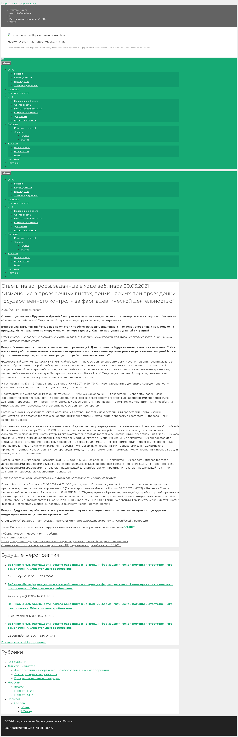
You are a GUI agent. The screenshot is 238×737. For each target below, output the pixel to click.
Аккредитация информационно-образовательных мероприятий (61, 670)
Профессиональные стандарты (37, 678)
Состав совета (22, 104)
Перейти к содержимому (18, 3)
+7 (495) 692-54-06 (18, 10)
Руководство (21, 81)
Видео (17, 155)
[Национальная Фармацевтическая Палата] (38, 35)
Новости (13, 143)
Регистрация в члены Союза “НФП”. (27, 19)
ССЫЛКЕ (129, 527)
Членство (13, 89)
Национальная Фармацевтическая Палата (37, 41)
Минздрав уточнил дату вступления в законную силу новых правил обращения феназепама (64, 541)
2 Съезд (25, 139)
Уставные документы (26, 85)
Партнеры (14, 163)
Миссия (18, 73)
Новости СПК (21, 151)
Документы (20, 116)
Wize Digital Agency (40, 727)
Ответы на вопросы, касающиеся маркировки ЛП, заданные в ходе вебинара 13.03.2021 (61, 545)
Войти (12, 22)
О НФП (12, 69)
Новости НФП (22, 147)
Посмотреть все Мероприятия (23, 642)
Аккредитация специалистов (35, 674)
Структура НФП (23, 77)
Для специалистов (18, 93)
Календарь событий (25, 128)
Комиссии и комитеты (26, 112)
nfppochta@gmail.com (20, 13)
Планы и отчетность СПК (28, 108)
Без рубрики (17, 661)
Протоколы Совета (25, 120)
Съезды (18, 132)
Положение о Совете (26, 101)
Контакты (13, 159)
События (13, 124)
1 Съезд (25, 136)
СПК (10, 97)
